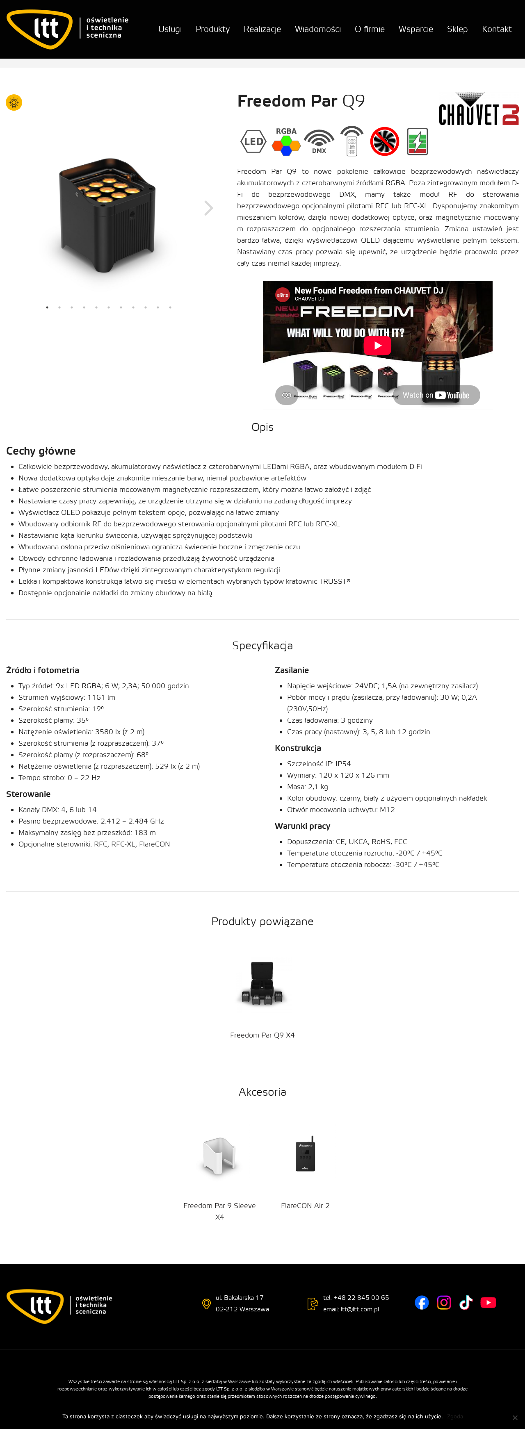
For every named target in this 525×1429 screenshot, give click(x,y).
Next (209, 207)
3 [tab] (72, 307)
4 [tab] (84, 307)
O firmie (370, 29)
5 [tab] (96, 307)
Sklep (457, 29)
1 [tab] (47, 307)
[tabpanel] (108, 207)
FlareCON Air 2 (305, 1206)
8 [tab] (133, 307)
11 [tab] (170, 307)
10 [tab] (158, 307)
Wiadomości (318, 29)
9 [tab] (146, 307)
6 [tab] (109, 307)
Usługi (170, 29)
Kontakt (497, 29)
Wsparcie (416, 29)
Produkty (213, 29)
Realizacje (262, 29)
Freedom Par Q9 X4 (262, 1035)
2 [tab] (59, 307)
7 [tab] (121, 307)
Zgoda (455, 1416)
